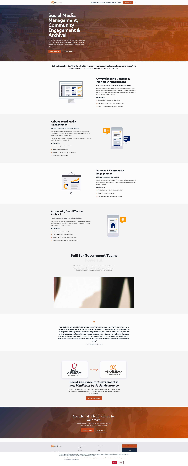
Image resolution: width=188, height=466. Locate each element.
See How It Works (55, 51)
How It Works (101, 430)
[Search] (135, 2)
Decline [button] (120, 462)
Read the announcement (94, 398)
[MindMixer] (56, 446)
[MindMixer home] (57, 2)
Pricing (114, 2)
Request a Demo (68, 51)
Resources (108, 2)
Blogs (99, 450)
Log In (119, 2)
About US (102, 2)
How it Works (94, 2)
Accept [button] (114, 462)
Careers (80, 450)
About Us (80, 447)
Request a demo (128, 2)
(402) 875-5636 (55, 451)
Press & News (101, 447)
